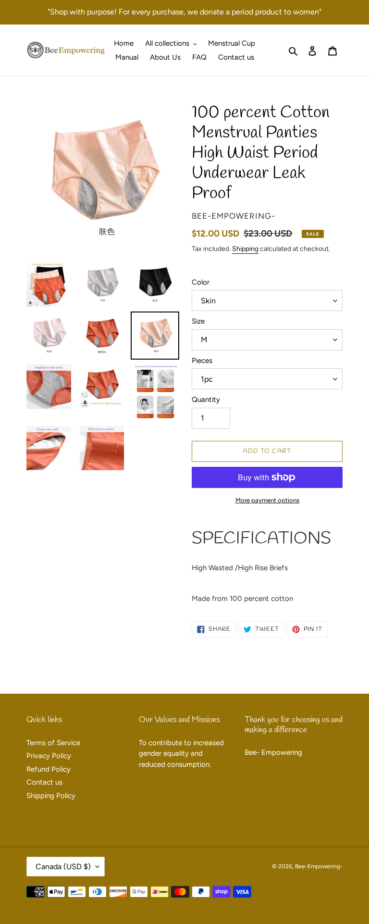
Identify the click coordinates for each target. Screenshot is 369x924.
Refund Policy (48, 769)
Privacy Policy (48, 755)
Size (198, 321)
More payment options (267, 500)
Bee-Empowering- (319, 866)
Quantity (206, 399)
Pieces (202, 360)
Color (200, 282)
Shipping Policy (50, 795)
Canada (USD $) (63, 866)
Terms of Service (53, 742)
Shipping (245, 249)
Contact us (44, 782)
